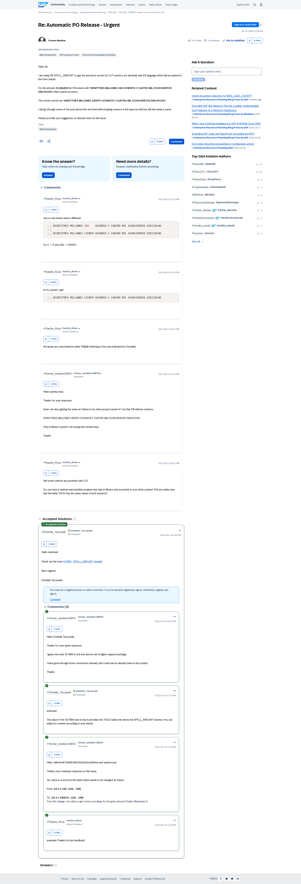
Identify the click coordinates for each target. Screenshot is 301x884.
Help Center (155, 4)
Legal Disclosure (108, 879)
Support (137, 879)
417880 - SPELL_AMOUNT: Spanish (82, 561)
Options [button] (260, 25)
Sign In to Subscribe (245, 24)
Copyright (92, 879)
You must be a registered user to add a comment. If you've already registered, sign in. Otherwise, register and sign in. (109, 592)
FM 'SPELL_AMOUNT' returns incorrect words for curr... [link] (142, 12)
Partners (130, 4)
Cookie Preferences (155, 879)
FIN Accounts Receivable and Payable (99, 55)
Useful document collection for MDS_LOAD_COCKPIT (222, 96)
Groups (102, 4)
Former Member (57, 40)
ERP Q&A (112, 12)
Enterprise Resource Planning (93, 12)
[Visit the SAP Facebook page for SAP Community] (221, 878)
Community (57, 4)
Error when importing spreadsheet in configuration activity (223, 144)
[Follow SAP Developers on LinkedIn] (238, 878)
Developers (116, 4)
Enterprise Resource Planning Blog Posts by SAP (221, 99)
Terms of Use (77, 879)
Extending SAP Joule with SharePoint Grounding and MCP (223, 134)
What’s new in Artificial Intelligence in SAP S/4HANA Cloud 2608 (226, 123)
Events (142, 4)
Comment (176, 141)
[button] (249, 40)
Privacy (64, 879)
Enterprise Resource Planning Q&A (213, 148)
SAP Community (45, 12)
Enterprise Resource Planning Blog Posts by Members (224, 114)
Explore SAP (243, 4)
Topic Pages (171, 4)
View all (196, 241)
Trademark (125, 879)
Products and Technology (82, 4)
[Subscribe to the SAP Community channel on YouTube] (232, 878)
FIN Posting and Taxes (69, 55)
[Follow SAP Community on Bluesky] (226, 878)
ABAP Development (48, 55)
